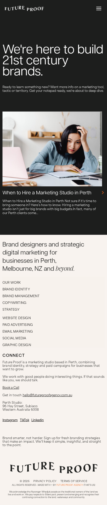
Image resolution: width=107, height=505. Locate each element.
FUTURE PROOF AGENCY (69, 485)
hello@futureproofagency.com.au (47, 394)
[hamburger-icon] (98, 8)
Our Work (11, 282)
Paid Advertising (17, 324)
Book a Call (10, 387)
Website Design (16, 317)
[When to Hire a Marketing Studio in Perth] (103, 192)
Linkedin (37, 419)
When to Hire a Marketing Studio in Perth (46, 193)
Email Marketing (17, 331)
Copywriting (14, 302)
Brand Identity (16, 288)
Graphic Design (16, 344)
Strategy (11, 309)
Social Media (14, 337)
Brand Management (21, 295)
